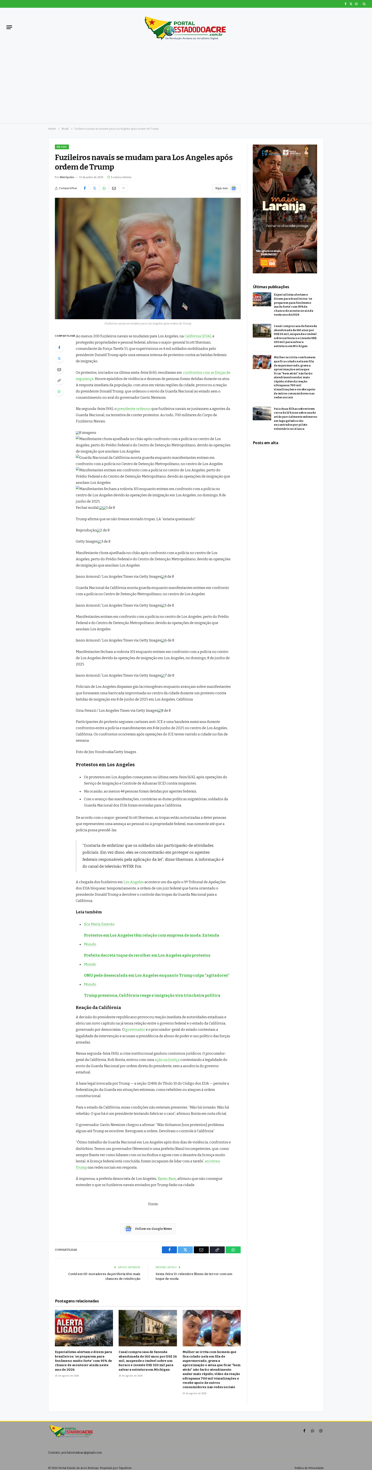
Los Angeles (133, 882)
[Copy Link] (59, 380)
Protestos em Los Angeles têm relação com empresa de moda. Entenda (151, 935)
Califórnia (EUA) (197, 336)
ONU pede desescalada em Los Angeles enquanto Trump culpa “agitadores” (156, 975)
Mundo (90, 944)
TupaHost (125, 1468)
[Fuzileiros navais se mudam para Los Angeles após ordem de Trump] (148, 258)
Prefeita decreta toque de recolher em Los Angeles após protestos (147, 955)
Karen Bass (167, 1178)
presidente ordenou (134, 408)
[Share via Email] (114, 188)
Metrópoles (67, 177)
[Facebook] (59, 347)
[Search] (364, 4)
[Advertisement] (186, 79)
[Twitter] (59, 358)
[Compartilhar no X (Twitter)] (94, 188)
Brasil (62, 147)
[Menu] (9, 27)
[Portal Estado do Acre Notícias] (186, 27)
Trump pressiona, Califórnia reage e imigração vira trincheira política (152, 995)
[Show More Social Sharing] (123, 188)
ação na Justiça (167, 1059)
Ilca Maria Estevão (99, 924)
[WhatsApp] (59, 391)
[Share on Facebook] (85, 188)
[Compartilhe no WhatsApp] (104, 188)
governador (135, 1029)
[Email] (59, 369)
